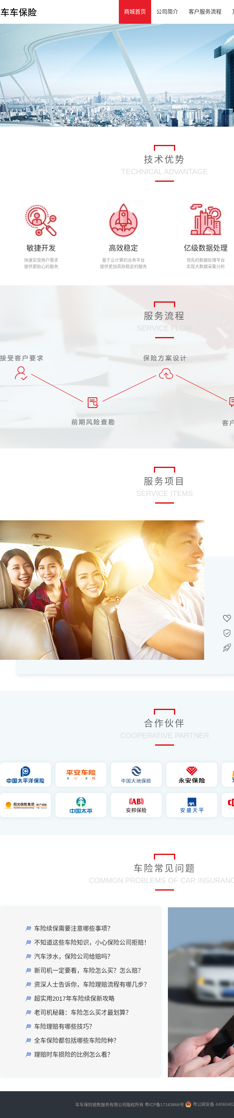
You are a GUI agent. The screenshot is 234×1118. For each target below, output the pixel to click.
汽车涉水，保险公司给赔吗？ (73, 956)
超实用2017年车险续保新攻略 (74, 998)
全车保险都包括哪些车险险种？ (76, 1040)
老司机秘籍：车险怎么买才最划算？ (83, 1012)
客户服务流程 (205, 12)
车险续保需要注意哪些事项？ (73, 928)
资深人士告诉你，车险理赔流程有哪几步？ (92, 984)
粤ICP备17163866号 (164, 1104)
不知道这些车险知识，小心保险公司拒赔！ (92, 942)
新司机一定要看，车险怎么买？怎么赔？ (89, 970)
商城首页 (135, 12)
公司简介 (167, 12)
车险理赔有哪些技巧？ (64, 1026)
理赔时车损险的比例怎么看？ (73, 1054)
